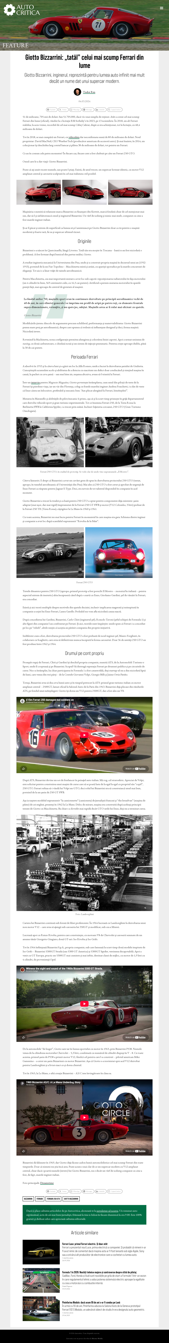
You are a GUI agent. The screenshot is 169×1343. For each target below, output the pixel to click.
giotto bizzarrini (71, 1198)
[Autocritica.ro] (22, 10)
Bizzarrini (28, 1198)
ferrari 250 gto (53, 1198)
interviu (35, 382)
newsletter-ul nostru (107, 1211)
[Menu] (161, 8)
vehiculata (74, 137)
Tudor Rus (89, 92)
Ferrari (40, 1198)
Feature (15, 45)
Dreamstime (47, 1183)
